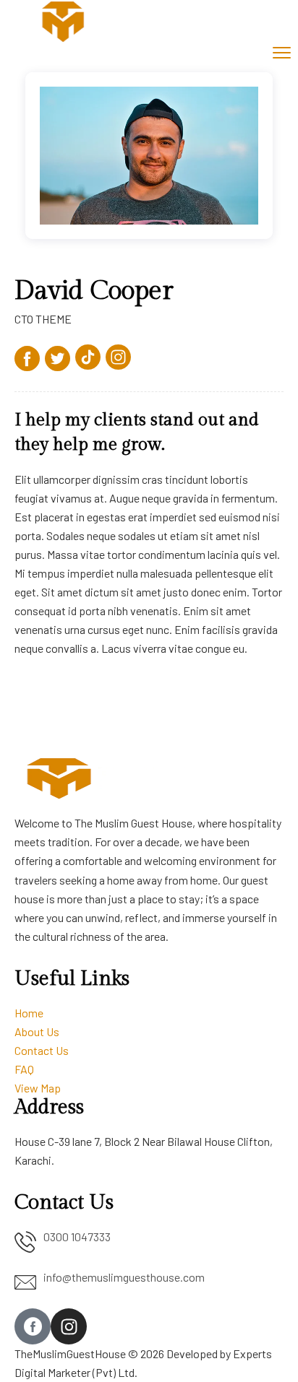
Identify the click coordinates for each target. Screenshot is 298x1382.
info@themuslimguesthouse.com (124, 1277)
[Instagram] (69, 1326)
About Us (36, 1031)
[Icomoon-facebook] (32, 1326)
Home (28, 1013)
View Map (37, 1088)
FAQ (24, 1069)
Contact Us (41, 1050)
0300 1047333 (77, 1236)
